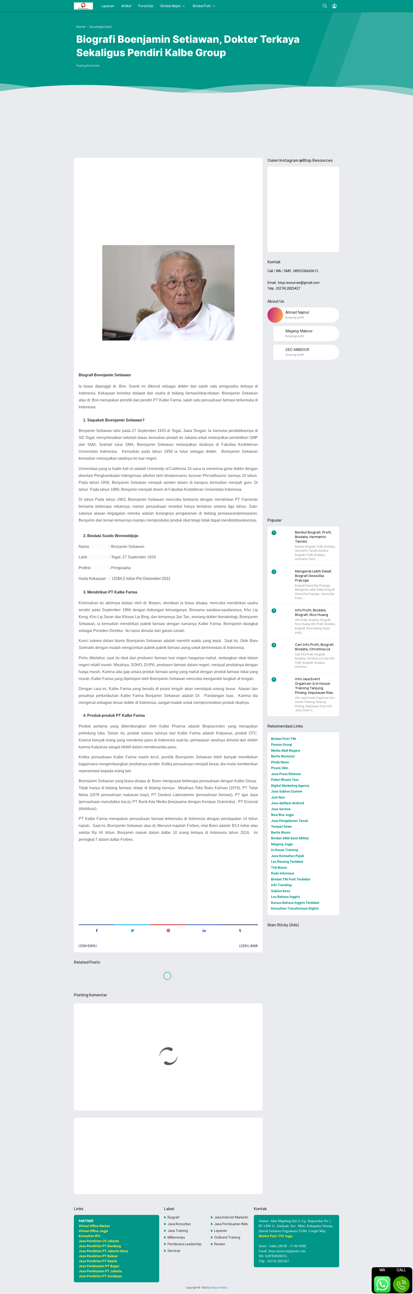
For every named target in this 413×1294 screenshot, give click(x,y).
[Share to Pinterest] (168, 930)
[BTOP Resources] (83, 6)
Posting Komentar (88, 65)
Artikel (126, 6)
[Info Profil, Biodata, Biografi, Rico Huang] (282, 617)
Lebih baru (88, 946)
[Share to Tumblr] (240, 930)
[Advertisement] (206, 117)
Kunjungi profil (294, 317)
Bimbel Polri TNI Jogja (276, 1236)
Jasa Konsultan (179, 1224)
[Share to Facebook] (96, 930)
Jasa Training (178, 1231)
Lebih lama (248, 946)
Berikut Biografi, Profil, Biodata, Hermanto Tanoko (313, 537)
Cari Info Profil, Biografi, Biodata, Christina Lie (314, 646)
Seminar (174, 1251)
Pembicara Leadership (184, 1244)
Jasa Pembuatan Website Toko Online (231, 1224)
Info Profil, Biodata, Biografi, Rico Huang (311, 612)
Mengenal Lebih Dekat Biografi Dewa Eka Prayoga (313, 575)
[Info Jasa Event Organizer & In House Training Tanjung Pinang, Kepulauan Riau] (282, 686)
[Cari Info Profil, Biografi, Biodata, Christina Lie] (282, 651)
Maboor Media (219, 1287)
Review (219, 1244)
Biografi (173, 1217)
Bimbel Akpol (170, 6)
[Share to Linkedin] (204, 930)
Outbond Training (227, 1237)
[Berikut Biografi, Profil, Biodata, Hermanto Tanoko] (282, 539)
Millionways (176, 1237)
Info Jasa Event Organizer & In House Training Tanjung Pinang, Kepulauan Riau (314, 686)
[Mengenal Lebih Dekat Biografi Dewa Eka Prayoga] (282, 578)
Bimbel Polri (202, 6)
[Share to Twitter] (132, 930)
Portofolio (145, 6)
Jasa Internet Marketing (231, 1217)
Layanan (107, 6)
